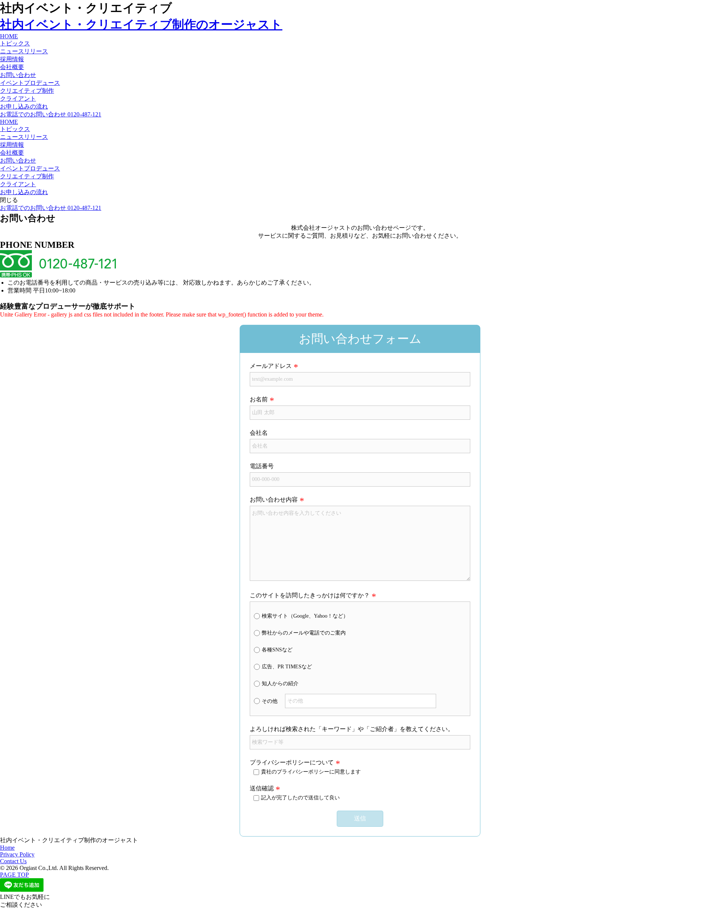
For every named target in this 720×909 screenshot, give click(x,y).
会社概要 (12, 67)
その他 (270, 701)
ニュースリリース (24, 51)
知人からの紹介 (280, 683)
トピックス (15, 43)
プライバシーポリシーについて (292, 762)
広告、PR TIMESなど (287, 666)
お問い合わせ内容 (274, 499)
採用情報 (12, 59)
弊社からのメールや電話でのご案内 (304, 633)
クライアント (18, 98)
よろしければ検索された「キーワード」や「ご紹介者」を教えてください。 (352, 729)
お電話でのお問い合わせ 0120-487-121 (50, 114)
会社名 (259, 433)
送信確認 (262, 788)
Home (7, 847)
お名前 (259, 399)
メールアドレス (271, 366)
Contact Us (13, 861)
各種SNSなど (277, 650)
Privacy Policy (17, 854)
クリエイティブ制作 (27, 90)
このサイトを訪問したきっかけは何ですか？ (310, 595)
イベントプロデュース (30, 83)
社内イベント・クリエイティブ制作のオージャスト (141, 24)
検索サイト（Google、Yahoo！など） (305, 616)
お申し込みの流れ (24, 106)
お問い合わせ (18, 75)
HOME (9, 36)
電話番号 (262, 466)
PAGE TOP (14, 874)
